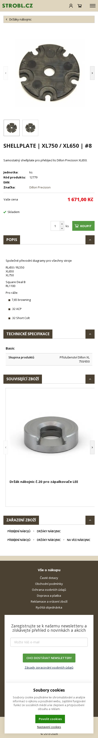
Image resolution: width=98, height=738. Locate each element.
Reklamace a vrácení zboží (49, 601)
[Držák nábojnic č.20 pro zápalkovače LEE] (51, 434)
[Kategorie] (92, 5)
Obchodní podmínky (49, 584)
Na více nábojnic (78, 540)
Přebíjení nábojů (19, 531)
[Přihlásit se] (71, 5)
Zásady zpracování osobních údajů (49, 667)
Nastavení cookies (49, 727)
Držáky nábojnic (49, 531)
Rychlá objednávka (49, 607)
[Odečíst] (62, 228)
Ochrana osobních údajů (49, 590)
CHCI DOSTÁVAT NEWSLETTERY (49, 658)
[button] (12, 73)
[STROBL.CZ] (16, 5)
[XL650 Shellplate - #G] (49, 73)
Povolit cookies (50, 719)
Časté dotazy (49, 578)
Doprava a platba (49, 595)
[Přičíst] (62, 223)
